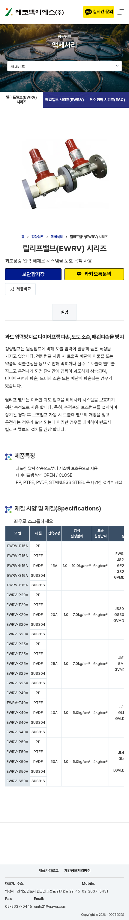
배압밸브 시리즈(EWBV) (64, 99)
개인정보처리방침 (77, 870)
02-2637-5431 (95, 891)
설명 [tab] (64, 312)
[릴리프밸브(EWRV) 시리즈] (64, 28)
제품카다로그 (48, 870)
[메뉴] (120, 12)
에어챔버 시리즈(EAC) (107, 99)
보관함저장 (33, 274)
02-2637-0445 (18, 906)
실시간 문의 (103, 11)
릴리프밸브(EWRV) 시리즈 (21, 99)
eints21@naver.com (50, 906)
